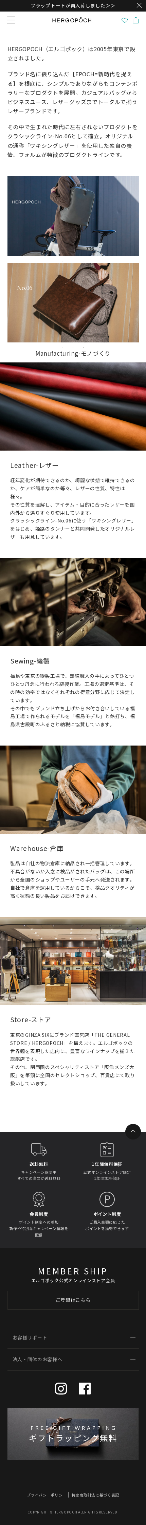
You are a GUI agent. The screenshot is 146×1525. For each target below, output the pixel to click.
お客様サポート (30, 1337)
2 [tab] (73, 261)
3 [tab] (83, 261)
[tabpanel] (73, 216)
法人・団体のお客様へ (37, 1359)
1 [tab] (62, 261)
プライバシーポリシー (47, 1495)
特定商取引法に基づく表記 (95, 1495)
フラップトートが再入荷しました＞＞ (73, 5)
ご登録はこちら (73, 1299)
